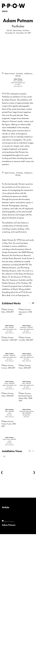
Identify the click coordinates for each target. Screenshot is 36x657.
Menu (5, 11)
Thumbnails (33, 303)
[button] (2, 472)
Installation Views (30, 451)
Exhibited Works (30, 303)
